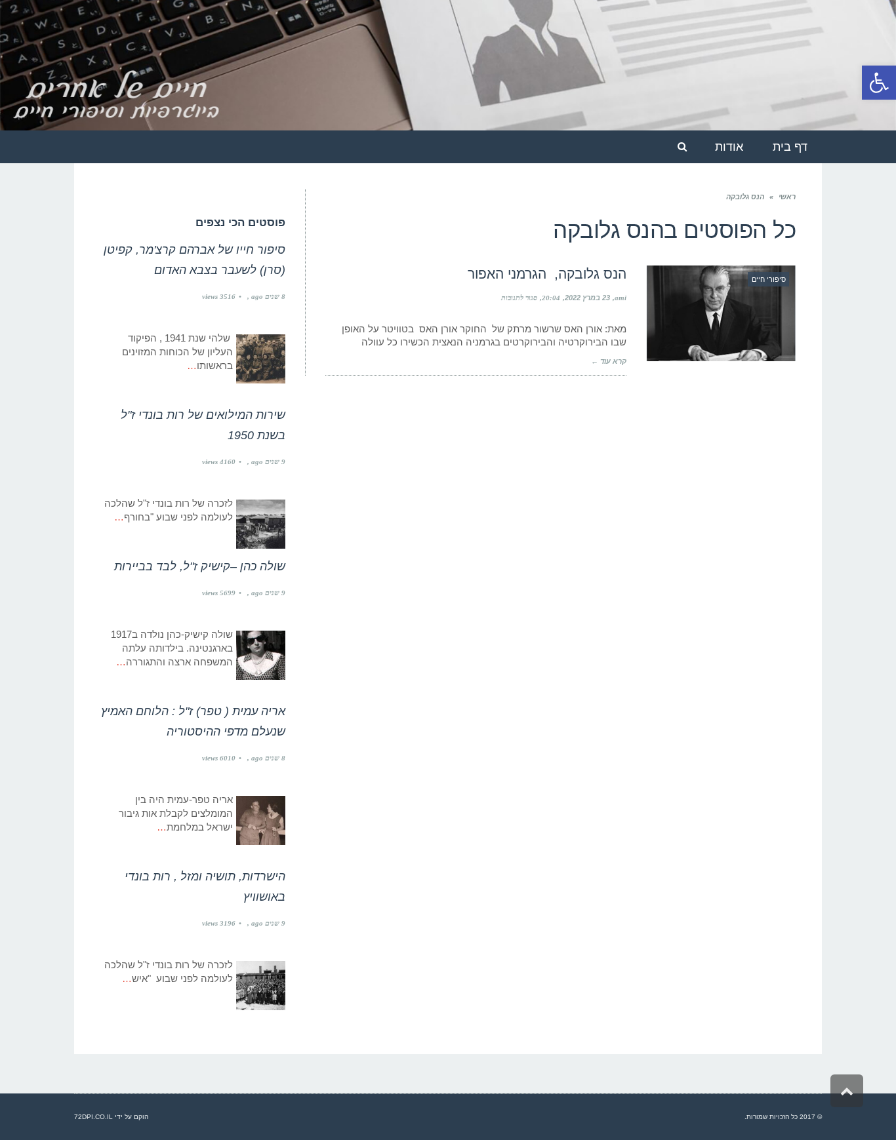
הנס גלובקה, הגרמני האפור (547, 273)
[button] (879, 83)
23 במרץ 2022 (587, 298)
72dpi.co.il (93, 1116)
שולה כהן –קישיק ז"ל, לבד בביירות (199, 566)
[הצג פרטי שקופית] (448, 65)
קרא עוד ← (608, 361)
